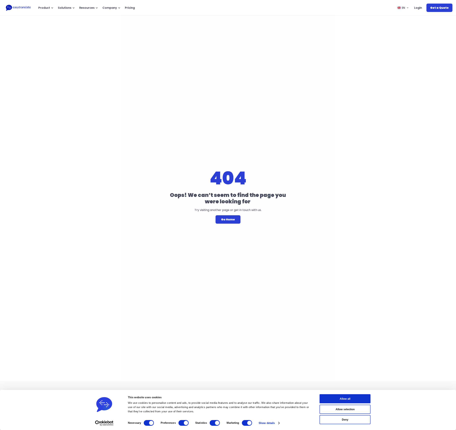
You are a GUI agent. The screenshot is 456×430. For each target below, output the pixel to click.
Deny (345, 419)
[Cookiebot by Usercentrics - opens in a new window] (104, 423)
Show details (267, 422)
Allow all (345, 398)
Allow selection (345, 409)
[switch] (183, 423)
